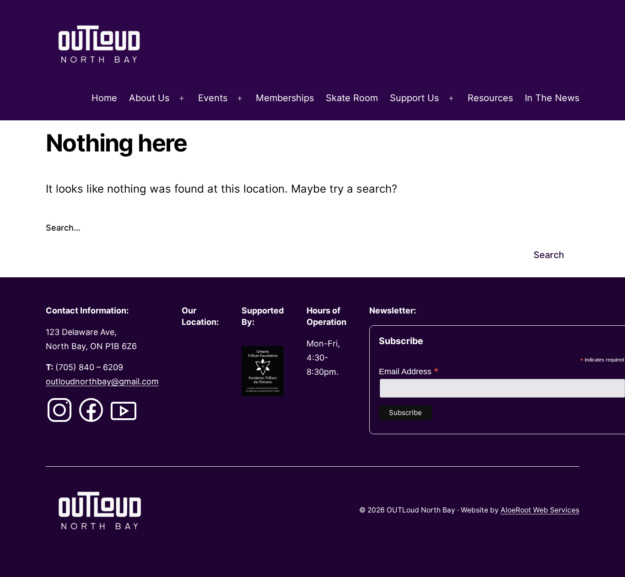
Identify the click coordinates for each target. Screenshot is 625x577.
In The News (552, 97)
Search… (63, 227)
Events (212, 97)
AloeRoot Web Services (540, 510)
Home (104, 97)
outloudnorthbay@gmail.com (102, 381)
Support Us (414, 97)
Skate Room (352, 97)
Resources (490, 97)
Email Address (409, 371)
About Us (149, 97)
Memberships (285, 97)
